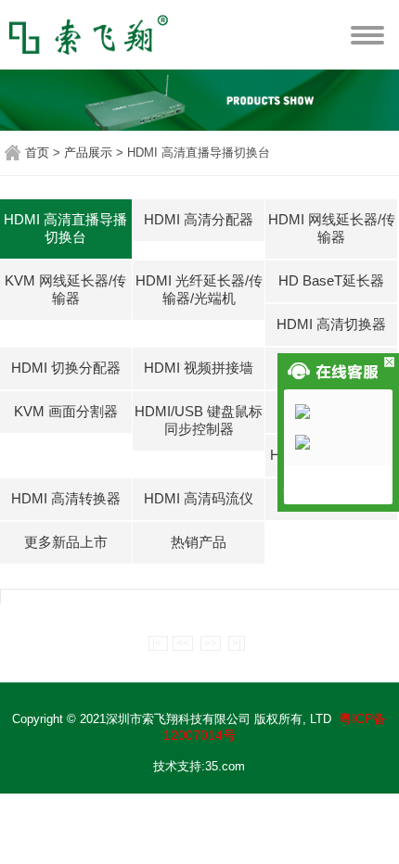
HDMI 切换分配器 (66, 367)
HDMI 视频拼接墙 (198, 367)
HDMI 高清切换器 (331, 324)
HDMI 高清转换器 (66, 498)
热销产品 (198, 542)
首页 (37, 152)
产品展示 (88, 152)
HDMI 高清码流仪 (198, 498)
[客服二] (344, 442)
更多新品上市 (66, 542)
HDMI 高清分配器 (198, 219)
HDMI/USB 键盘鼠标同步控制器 (199, 420)
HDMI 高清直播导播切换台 (65, 228)
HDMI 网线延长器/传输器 (331, 228)
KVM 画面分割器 (66, 411)
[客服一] (344, 411)
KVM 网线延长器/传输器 (65, 289)
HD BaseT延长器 (331, 280)
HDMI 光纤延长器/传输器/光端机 (199, 289)
